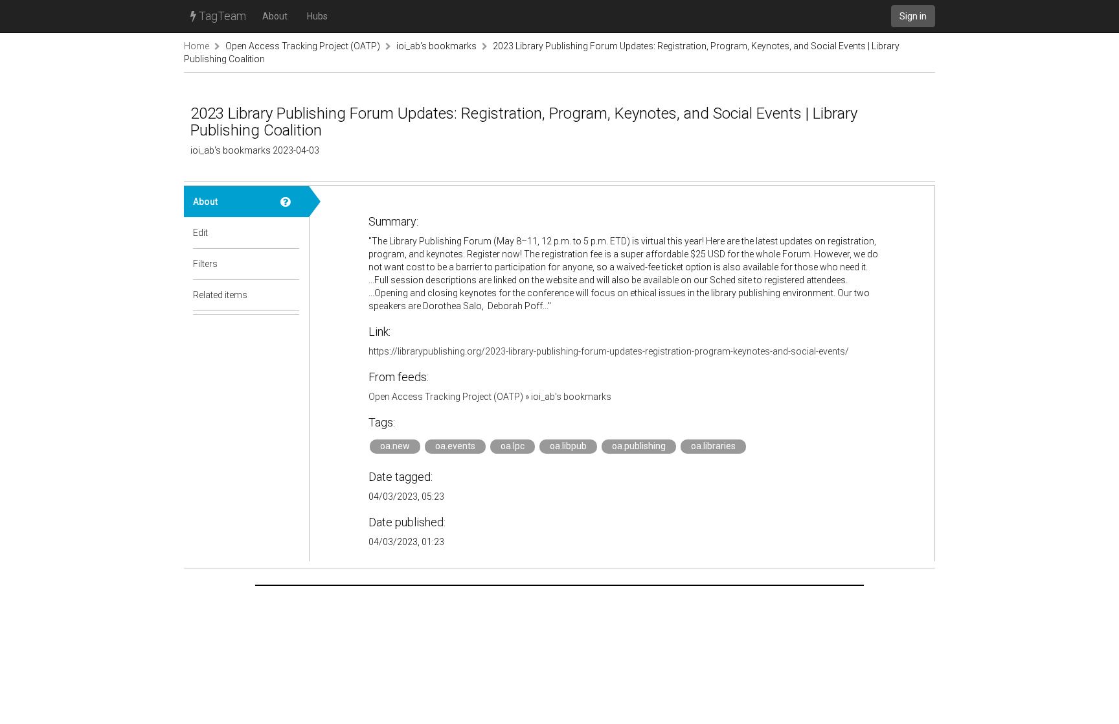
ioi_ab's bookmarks (436, 46)
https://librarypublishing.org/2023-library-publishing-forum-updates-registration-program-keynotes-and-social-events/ (608, 351)
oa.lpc (513, 446)
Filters (205, 264)
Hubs (317, 16)
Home (196, 46)
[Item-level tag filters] (290, 263)
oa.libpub (568, 446)
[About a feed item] (290, 201)
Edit (200, 233)
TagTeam (221, 16)
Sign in (913, 16)
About (275, 16)
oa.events (455, 446)
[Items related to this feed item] (290, 294)
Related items (220, 295)
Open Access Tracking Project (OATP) (302, 46)
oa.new (395, 446)
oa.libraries (713, 446)
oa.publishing (639, 446)
